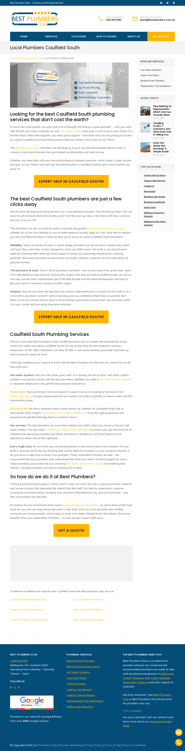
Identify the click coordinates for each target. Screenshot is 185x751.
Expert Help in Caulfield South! (71, 181)
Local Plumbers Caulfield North (29, 619)
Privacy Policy (93, 745)
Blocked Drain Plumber (80, 660)
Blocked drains (19, 408)
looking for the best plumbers (80, 505)
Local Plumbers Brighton (88, 609)
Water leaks (17, 391)
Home (23, 36)
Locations (78, 36)
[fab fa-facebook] (161, 3)
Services (51, 36)
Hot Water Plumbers (151, 70)
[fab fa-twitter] (167, 3)
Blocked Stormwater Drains (83, 666)
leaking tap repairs (21, 396)
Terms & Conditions (134, 745)
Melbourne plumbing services (105, 228)
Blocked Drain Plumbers (152, 80)
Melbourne (166, 673)
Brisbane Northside (154, 196)
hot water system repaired (116, 379)
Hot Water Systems (78, 672)
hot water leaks (76, 463)
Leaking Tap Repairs (79, 689)
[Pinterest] (19, 687)
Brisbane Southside (154, 202)
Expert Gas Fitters (149, 75)
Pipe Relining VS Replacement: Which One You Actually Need (162, 111)
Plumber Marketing (71, 745)
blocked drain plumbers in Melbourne (64, 413)
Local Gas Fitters (76, 678)
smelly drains (95, 463)
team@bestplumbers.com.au (157, 20)
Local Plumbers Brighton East (28, 599)
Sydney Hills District (154, 180)
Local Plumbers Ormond (87, 599)
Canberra (142, 682)
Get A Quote (161, 36)
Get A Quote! (71, 530)
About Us (133, 36)
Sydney (127, 678)
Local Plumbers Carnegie (88, 619)
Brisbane (138, 678)
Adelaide (164, 678)
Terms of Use (112, 745)
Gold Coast (150, 207)
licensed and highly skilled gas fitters (67, 429)
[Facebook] (10, 687)
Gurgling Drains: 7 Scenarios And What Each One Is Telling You (162, 128)
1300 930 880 (113, 20)
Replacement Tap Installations (155, 86)
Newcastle (149, 191)
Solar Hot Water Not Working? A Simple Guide (161, 147)
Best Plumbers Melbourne (30, 58)
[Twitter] (15, 687)
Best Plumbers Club (27, 147)
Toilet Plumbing (76, 683)
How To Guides (106, 36)
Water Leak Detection (79, 706)
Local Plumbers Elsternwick (27, 609)
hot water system (71, 131)
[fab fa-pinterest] (174, 3)
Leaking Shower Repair (80, 695)
